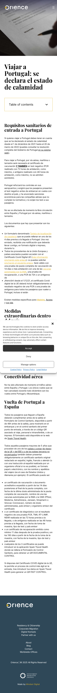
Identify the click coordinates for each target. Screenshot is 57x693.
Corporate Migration (28, 628)
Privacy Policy (29, 369)
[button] (52, 323)
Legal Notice (41, 369)
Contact (28, 649)
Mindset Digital (33, 684)
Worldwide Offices (28, 652)
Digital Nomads (28, 632)
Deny (28, 356)
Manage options (28, 364)
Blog (28, 645)
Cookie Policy (16, 369)
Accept (28, 348)
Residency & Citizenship (28, 625)
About (28, 642)
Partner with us (28, 635)
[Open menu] (53, 7)
